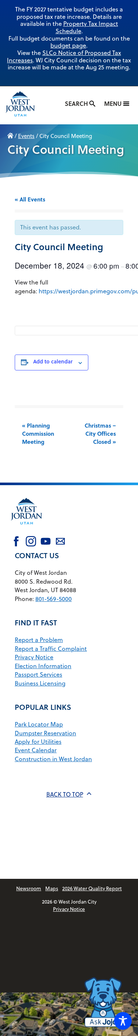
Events (26, 136)
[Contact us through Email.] (60, 542)
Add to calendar (52, 361)
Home (10, 136)
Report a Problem (39, 640)
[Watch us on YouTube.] (45, 542)
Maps (51, 888)
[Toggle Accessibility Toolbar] (122, 1020)
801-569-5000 (53, 599)
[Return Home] (27, 105)
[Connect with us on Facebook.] (16, 542)
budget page (68, 45)
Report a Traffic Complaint (51, 649)
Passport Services (38, 674)
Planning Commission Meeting (38, 433)
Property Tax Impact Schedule (87, 27)
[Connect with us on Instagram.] (31, 542)
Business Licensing (40, 683)
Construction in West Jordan (53, 759)
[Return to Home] (26, 529)
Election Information (43, 666)
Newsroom (28, 888)
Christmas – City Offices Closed (100, 433)
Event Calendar (36, 750)
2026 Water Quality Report (92, 888)
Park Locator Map (39, 724)
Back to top (64, 794)
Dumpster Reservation (45, 733)
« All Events (30, 199)
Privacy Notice (34, 657)
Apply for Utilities (38, 742)
